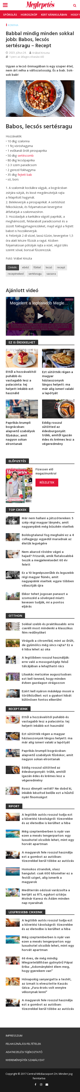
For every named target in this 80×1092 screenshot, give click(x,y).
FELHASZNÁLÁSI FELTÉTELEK (23, 1044)
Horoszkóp (29, 14)
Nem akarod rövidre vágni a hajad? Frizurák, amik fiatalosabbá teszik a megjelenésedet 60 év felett (47, 558)
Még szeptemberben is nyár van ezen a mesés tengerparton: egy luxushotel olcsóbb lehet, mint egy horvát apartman (48, 838)
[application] (40, 316)
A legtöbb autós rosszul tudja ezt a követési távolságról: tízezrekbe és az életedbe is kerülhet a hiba (47, 819)
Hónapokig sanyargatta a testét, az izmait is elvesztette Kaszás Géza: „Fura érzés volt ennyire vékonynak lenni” (46, 985)
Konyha (13, 25)
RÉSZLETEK (47, 482)
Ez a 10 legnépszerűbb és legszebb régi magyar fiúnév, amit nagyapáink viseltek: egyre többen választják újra (48, 579)
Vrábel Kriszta (41, 53)
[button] (40, 315)
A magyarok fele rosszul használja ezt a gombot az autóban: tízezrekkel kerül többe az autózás (48, 857)
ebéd (25, 267)
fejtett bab (25, 175)
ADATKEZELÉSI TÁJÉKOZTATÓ (24, 1052)
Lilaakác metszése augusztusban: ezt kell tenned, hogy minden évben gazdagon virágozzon (47, 679)
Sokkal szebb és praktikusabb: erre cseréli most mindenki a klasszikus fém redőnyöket (48, 628)
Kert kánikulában (54, 14)
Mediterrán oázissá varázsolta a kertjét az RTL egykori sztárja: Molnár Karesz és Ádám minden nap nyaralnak (46, 896)
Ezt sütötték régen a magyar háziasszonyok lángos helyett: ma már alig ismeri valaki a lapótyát (58, 383)
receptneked (16, 274)
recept (61, 267)
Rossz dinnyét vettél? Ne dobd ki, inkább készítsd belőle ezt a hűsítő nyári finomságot (48, 793)
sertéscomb (26, 155)
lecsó (49, 267)
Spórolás (10, 14)
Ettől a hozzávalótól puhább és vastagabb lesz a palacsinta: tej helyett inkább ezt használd (21, 382)
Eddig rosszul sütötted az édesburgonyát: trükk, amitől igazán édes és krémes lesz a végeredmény (58, 433)
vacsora (51, 274)
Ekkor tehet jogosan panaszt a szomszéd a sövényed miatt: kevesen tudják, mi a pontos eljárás (45, 600)
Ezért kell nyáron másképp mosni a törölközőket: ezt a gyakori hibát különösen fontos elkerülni (48, 695)
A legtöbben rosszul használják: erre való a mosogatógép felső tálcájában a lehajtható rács (45, 662)
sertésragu (35, 274)
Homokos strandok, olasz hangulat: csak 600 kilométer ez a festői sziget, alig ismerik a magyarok (47, 875)
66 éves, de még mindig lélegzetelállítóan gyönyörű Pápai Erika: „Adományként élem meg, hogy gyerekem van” (47, 965)
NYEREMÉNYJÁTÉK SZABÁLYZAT (25, 1060)
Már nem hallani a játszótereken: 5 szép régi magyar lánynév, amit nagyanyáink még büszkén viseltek (48, 522)
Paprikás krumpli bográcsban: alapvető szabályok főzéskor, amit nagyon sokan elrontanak (20, 433)
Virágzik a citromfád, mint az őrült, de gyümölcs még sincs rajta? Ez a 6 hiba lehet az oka (48, 645)
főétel (37, 267)
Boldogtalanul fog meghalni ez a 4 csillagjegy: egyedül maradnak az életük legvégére (48, 539)
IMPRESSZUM (14, 1035)
